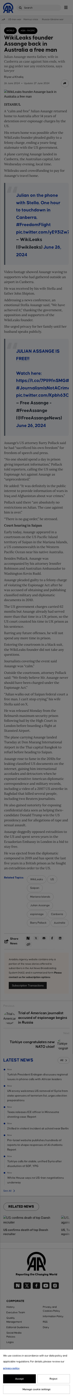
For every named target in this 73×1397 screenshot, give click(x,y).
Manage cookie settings (36, 1389)
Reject (53, 1378)
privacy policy (11, 1368)
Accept (19, 1378)
